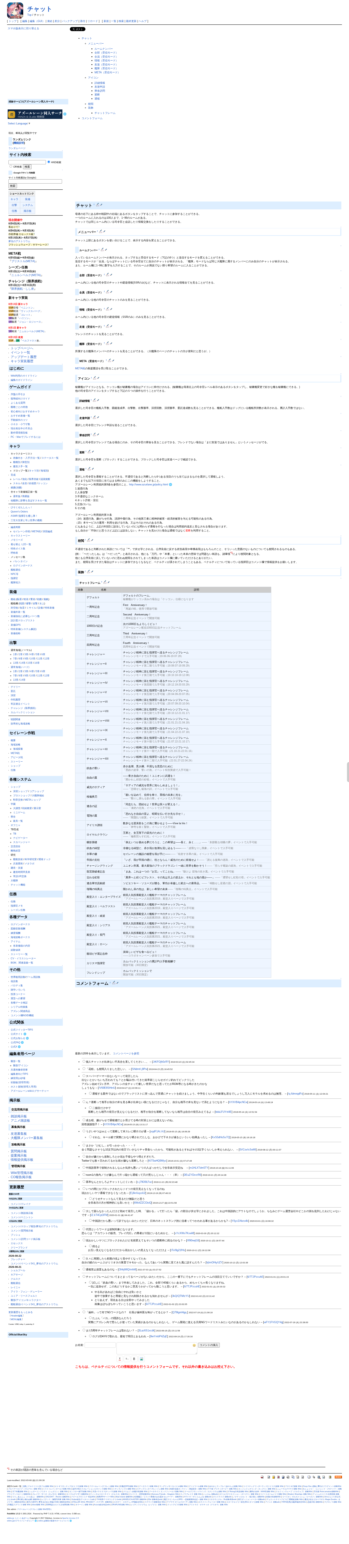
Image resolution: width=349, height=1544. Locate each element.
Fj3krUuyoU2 (137, 1192)
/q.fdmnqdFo (295, 1093)
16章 (37, 662)
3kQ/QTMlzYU (180, 1295)
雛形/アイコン (20, 1065)
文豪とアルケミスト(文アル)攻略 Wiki (37, 1486)
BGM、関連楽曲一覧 (22, 962)
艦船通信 (15, 569)
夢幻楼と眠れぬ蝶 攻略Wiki (28, 1499)
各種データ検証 (19, 1002)
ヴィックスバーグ (30, 311)
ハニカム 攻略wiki (210, 1494)
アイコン (93, 77)
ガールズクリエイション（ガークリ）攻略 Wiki (239, 1494)
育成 (13, 474)
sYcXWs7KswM (184, 1233)
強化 (24, 479)
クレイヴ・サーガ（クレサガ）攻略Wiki (48, 1494)
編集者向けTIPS (19, 1074)
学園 (13, 804)
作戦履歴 (15, 699)
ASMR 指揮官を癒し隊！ (24, 515)
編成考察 (15, 527)
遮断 (97, 94)
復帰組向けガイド (20, 398)
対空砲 (14, 607)
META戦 (36, 531)
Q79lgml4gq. (179, 1312)
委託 (13, 691)
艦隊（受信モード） (106, 68)
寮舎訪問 (100, 90)
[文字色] (120, 1359)
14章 (22, 662)
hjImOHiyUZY (214, 1262)
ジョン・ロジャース (30, 321)
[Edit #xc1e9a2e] (108, 292)
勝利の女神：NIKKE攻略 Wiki (262, 1491)
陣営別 (25, 462)
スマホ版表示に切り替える (23, 28)
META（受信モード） (107, 72)
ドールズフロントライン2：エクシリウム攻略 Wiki (205, 1491)
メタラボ (29, 863)
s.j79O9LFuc (144, 1181)
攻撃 (35, 603)
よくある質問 (18, 402)
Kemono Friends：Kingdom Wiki (165, 1494)
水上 (41, 603)
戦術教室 (27, 808)
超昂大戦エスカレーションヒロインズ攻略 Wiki (92, 1489)
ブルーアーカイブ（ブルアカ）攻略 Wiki (24, 1489)
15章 (30, 662)
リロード (92, 21)
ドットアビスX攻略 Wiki (177, 1505)
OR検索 (17, 166)
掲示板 (28, 210)
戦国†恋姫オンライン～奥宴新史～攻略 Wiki (188, 1489)
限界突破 (34, 479)
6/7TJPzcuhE (255, 1276)
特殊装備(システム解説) (24, 629)
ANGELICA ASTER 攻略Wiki (135, 1499)
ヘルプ (143, 21)
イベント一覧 (20, 352)
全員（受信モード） (106, 56)
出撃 (14, 205)
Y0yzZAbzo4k (240, 1220)
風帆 (46, 599)
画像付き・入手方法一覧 (26, 458)
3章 (26, 654)
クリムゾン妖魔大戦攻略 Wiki (135, 1491)
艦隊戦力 (15, 582)
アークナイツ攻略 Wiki (148, 1486)
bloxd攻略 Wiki (38, 1505)
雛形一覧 (15, 1061)
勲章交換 (18, 799)
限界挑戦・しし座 (22, 288)
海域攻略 (15, 744)
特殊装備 (49, 607)
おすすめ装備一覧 (20, 415)
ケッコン (43, 483)
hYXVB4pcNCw (238, 1102)
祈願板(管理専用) (20, 1082)
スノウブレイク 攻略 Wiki (191, 1494)
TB (14, 833)
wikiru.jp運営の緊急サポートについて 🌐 (55, 1521)
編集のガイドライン (22, 380)
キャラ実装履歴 (22, 361)
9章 (26, 658)
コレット (25, 314)
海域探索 (18, 748)
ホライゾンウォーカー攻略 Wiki (212, 1502)
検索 (121, 21)
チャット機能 (18, 884)
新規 (106, 21)
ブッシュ (15, 1234)
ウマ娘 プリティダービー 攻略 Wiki (222, 1489)
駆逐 (19, 599)
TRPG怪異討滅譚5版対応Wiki (294, 1502)
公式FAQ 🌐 (17, 1042)
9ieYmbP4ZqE (158, 1336)
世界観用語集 (18, 977)
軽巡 (26, 599)
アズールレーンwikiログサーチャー (30, 1091)
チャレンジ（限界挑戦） (24, 708)
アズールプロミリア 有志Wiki (83, 1497)
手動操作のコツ (19, 420)
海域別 (44, 470)
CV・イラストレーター (23, 958)
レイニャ (15, 1287)
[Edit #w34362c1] (114, 983)
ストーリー (17, 761)
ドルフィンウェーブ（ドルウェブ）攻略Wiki (294, 1491)
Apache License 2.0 (70, 1518)
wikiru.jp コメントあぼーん (18, 1518)
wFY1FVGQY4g (273, 1322)
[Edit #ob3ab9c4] (108, 326)
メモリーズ (17, 539)
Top (29, 14)
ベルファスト (29, 340)
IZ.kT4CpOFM (99, 1215)
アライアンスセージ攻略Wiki (19, 1494)
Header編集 (16, 1315)
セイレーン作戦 (21, 531)
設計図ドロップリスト (23, 620)
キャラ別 (34, 470)
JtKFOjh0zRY (161, 1061)
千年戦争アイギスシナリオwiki (108, 1499)
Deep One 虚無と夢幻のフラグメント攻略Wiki (322, 1486)
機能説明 (19, 142)
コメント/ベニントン (22, 1217)
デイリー (15, 686)
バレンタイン (20, 561)
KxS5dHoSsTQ (221, 1137)
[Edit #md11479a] (89, 540)
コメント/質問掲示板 (22, 1230)
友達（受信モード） (106, 64)
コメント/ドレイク (21, 1204)
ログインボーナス (23, 565)
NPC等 (14, 574)
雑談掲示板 (19, 1116)
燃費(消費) (16, 487)
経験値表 (15, 950)
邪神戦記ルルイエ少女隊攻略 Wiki (60, 1505)
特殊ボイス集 (18, 548)
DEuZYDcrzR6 (192, 1174)
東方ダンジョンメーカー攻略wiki (251, 1499)
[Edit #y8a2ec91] (108, 275)
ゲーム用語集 (33, 977)
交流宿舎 (15, 846)
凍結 (49, 21)
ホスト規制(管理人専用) (24, 1086)
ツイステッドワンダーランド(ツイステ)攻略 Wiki (264, 1486)
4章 (32, 654)
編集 (24, 21)
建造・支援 (17, 867)
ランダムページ (16, 148)
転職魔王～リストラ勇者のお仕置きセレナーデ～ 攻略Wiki (158, 1497)
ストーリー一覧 (19, 954)
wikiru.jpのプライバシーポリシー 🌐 (22, 1521)
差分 (57, 21)
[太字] (134, 1359)
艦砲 (13, 599)
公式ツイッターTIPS (22, 1029)
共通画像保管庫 (19, 1069)
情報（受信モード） (106, 60)
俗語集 (14, 981)
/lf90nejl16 (193, 1240)
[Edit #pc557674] (95, 400)
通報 (97, 98)
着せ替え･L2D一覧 (21, 544)
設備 (40, 607)
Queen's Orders (19, 511)
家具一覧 (18, 821)
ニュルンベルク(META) (26, 275)
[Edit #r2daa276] (102, 250)
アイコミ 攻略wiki (272, 1502)
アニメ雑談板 (20, 1120)
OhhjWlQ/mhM (127, 1269)
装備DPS (16, 624)
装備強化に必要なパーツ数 (25, 616)
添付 (82, 21)
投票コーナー (18, 994)
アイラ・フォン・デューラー (26, 1291)
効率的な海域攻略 (20, 723)
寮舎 (13, 816)
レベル (16, 479)
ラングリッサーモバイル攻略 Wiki (173, 1486)
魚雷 (22, 607)
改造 (24, 483)
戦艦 (39, 599)
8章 (21, 658)
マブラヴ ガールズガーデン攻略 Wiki (182, 1502)
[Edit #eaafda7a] (89, 469)
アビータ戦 (17, 757)
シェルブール (18, 1270)
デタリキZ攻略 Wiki (293, 1486)
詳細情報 (100, 82)
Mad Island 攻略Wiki (124, 1497)
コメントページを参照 (126, 1053)
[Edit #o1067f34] (95, 434)
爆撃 (28, 603)
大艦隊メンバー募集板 (27, 1138)
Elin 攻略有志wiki (155, 1499)
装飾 (90, 107)
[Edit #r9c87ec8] (95, 378)
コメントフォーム (92, 118)
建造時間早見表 (21, 872)
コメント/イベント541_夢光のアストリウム (34, 1263)
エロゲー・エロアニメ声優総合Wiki (128, 1502)
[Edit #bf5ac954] (89, 451)
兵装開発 (18, 863)
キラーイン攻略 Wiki (84, 1505)
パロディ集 (17, 985)
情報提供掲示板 (22, 1159)
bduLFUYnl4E (223, 1111)
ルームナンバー (104, 48)
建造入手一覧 (20, 466)
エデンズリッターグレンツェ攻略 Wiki (152, 1489)
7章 (15, 658)
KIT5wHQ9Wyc (157, 1160)
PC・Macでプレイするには (26, 437)
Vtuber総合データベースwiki (83, 1499)
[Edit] (101, 205)
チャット (39, 8)
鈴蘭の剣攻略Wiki (273, 1497)
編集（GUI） (37, 21)
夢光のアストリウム (19, 241)
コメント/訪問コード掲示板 (25, 1239)
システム (27, 205)
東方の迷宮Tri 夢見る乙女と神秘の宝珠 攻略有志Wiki (48, 1502)
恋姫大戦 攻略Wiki (315, 1502)
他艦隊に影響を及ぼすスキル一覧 (29, 500)
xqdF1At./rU (157, 1131)
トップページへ (22, 348)
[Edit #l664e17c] (101, 231)
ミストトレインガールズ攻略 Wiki (57, 1489)
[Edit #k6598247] (95, 417)
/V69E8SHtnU (107, 1087)
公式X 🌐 (16, 1046)
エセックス (17, 1243)
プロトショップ (21, 795)
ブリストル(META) (23, 261)
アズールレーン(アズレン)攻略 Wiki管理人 (34, 1509)
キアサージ (17, 1274)
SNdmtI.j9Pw (139, 1069)
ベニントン (27, 307)
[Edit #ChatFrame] (105, 582)
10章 (32, 658)
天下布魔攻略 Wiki (19, 1491)
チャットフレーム (105, 112)
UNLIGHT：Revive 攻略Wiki (57, 1497)
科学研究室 (31, 859)
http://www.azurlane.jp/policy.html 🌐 (150, 484)
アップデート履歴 (24, 357)
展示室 (37, 808)
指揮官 (14, 578)
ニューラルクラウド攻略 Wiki (289, 1489)
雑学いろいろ (18, 989)
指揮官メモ (17, 905)
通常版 (16, 496)
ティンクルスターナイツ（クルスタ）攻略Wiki (109, 1494)
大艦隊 (14, 880)
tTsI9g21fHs (178, 1250)
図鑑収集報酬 (18, 928)
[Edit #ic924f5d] (108, 309)
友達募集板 (19, 1133)
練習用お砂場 (18, 1078)
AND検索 (56, 162)
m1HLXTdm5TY (199, 1167)
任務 (14, 210)
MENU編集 (16, 1319)
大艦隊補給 (38, 795)
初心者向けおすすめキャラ (25, 411)
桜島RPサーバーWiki (105, 1497)
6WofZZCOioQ (142, 1202)
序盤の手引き (18, 394)
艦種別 (16, 462)
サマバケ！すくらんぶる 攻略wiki (197, 1497)
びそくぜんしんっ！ (22, 507)
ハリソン (24, 318)
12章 (46, 658)
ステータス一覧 (50, 458)
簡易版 (25, 496)
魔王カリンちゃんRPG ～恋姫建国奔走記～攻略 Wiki (185, 1499)
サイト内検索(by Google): (22, 177)
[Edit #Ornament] (89, 571)
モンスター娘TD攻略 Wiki (80, 1491)
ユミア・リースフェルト (24, 1295)
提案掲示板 (19, 1155)
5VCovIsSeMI (248, 1149)
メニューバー (96, 43)
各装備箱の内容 (21, 945)
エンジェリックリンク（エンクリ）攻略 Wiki (257, 1489)
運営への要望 (18, 998)
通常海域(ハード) (20, 667)
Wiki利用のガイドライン (24, 375)
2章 (21, 654)
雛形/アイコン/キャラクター (26, 1300)
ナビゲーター (20, 838)
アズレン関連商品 (20, 1011)
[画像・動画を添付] (141, 1359)
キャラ (14, 199)
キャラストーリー (20, 535)
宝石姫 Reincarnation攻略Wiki (326, 1491)
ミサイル (31, 607)
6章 (43, 654)
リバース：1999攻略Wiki (140, 1494)
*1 (231, 552)
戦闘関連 (15, 719)
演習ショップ (20, 791)
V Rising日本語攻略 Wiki (238, 1491)
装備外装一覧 (18, 612)
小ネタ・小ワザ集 (20, 424)
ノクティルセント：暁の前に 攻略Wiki (249, 1497)
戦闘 (21, 603)
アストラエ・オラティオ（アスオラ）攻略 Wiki (208, 1505)
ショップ (15, 765)
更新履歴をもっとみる (20, 1312)
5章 (38, 654)
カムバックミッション (23, 712)
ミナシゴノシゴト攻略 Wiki (124, 1489)
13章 (15, 662)
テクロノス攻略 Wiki (332, 1502)
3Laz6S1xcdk (147, 1330)
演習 (13, 695)
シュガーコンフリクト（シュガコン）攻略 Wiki (48, 1491)
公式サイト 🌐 (18, 1034)
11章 (39, 658)
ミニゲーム (19, 812)
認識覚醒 (45, 479)
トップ (13, 21)
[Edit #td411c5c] (110, 360)
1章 (15, 654)
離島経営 (15, 850)
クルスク (15, 1278)
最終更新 (131, 21)
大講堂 (16, 808)
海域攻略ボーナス (20, 937)
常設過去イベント (20, 703)
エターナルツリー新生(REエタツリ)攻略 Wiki (245, 1502)
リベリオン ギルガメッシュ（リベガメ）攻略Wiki (302, 1497)
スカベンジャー (21, 842)
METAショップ (33, 799)
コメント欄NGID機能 (22, 1015)
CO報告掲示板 (21, 1177)
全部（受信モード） (106, 52)
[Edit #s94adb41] (108, 343)
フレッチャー (18, 1259)
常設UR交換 (19, 876)
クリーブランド (19, 1247)
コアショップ (36, 791)
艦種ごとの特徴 (19, 407)
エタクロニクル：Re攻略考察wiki (223, 1499)
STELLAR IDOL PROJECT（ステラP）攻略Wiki (92, 1502)
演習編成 (47, 531)
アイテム (15, 941)
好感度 (32, 483)
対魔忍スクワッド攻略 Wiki (19, 1505)
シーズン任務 (18, 910)
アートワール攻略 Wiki (198, 1486)
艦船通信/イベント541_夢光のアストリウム (34, 1304)
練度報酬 (15, 933)
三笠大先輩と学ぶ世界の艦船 (26, 520)
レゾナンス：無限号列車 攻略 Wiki (55, 1499)
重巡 (32, 599)
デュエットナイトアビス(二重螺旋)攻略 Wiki (285, 1499)
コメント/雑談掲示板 (22, 1213)
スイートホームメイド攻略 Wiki (273, 1494)
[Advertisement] (38, 70)
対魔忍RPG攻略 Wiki (128, 1486)
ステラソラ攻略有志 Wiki (155, 1502)
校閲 (90, 103)
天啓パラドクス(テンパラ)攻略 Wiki (107, 1491)
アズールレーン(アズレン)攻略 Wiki (103, 1486)
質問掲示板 (19, 1151)
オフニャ (15, 825)
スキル (16, 483)
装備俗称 (15, 633)
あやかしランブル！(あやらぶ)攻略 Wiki (225, 1486)
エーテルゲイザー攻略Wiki (77, 1494)
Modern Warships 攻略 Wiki (299, 1494)
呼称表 (14, 552)
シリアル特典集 (19, 1007)
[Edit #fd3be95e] (98, 205)
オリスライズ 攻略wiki (222, 1497)
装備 (27, 199)
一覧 (113, 21)
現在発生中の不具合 (22, 428)
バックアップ (70, 21)
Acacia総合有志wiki (102, 1505)
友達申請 (100, 86)
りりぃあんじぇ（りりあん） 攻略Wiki (28, 1497)
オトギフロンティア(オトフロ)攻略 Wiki (71, 1486)
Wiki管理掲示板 (22, 1173)
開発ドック (45, 859)
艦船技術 (18, 859)
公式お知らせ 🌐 (20, 1038)
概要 (13, 740)
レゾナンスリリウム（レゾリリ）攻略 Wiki (148, 1505)
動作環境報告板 (19, 432)
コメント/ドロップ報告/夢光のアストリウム (34, 1226)
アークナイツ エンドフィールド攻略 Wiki (166, 1491)
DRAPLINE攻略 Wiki (120, 1505)
